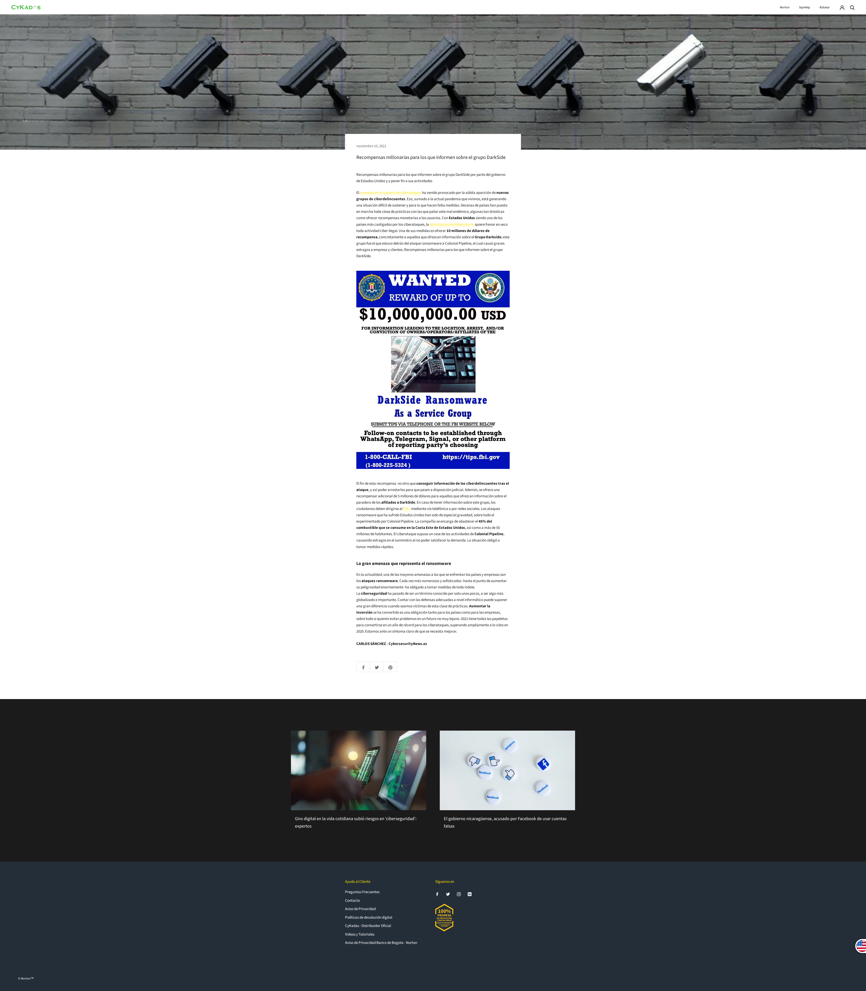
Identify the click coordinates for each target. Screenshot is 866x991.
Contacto (352, 900)
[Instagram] (459, 894)
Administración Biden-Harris (452, 224)
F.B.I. (406, 509)
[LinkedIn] (470, 894)
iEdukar (825, 7)
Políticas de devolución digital (368, 917)
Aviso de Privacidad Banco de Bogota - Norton (381, 942)
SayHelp (804, 7)
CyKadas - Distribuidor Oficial (368, 926)
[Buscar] (852, 7)
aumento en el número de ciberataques (390, 192)
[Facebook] (437, 894)
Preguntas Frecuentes (362, 892)
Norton (785, 7)
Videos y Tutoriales (359, 934)
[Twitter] (448, 894)
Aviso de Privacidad (360, 909)
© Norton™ (26, 978)
